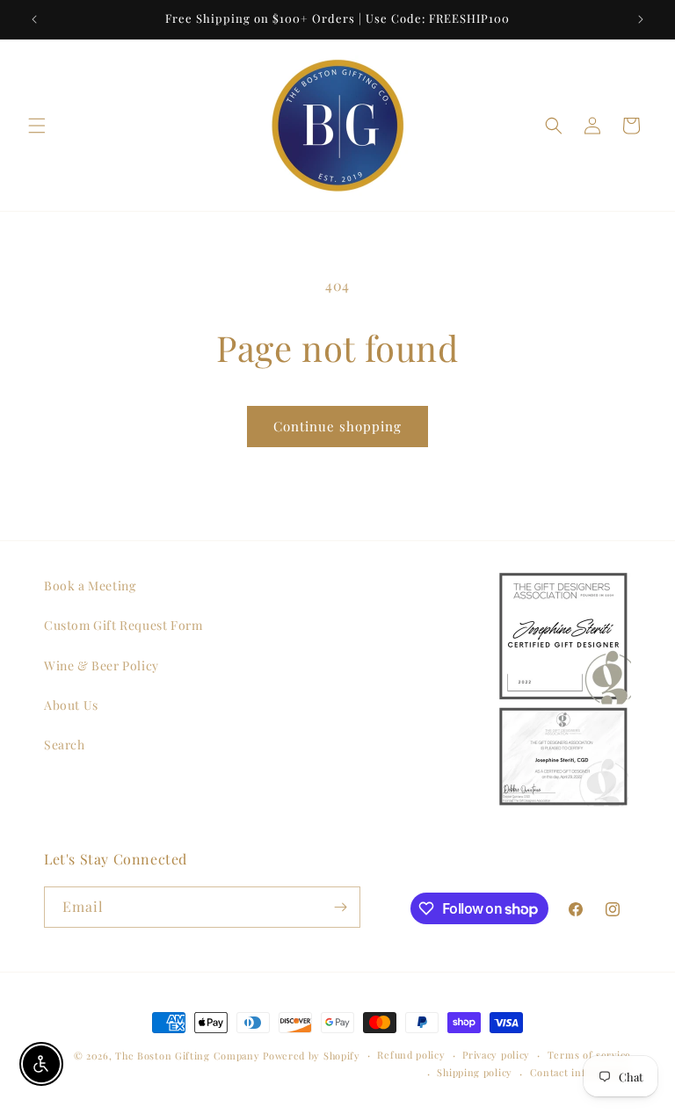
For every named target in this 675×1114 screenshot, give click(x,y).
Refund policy (411, 1054)
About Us (71, 705)
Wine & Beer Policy (101, 665)
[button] (37, 125)
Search (64, 744)
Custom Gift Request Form (123, 625)
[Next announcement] (640, 19)
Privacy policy (496, 1054)
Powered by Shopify (311, 1055)
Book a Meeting (89, 585)
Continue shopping (337, 426)
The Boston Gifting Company (187, 1055)
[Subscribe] (340, 907)
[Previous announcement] (34, 19)
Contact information (580, 1072)
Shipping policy (474, 1072)
